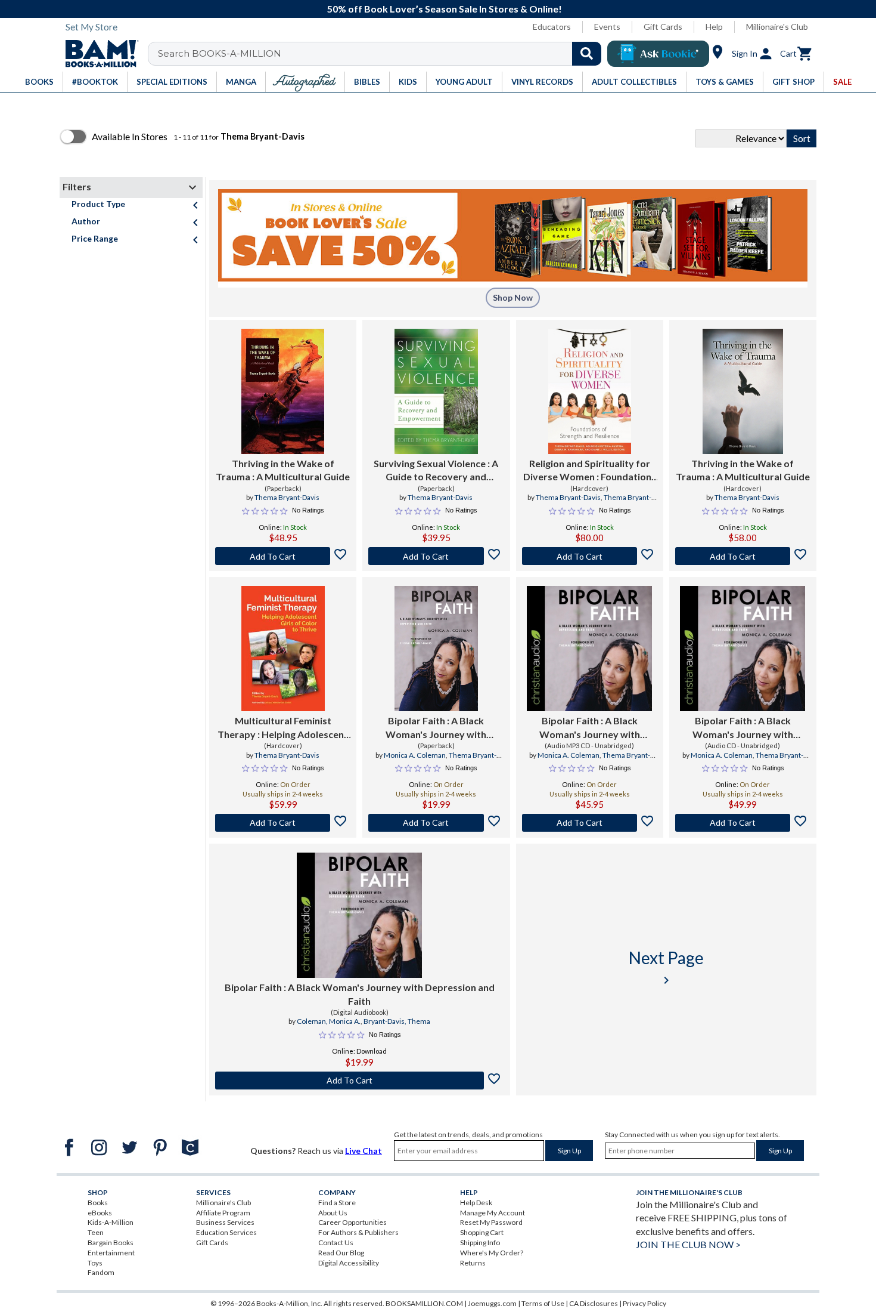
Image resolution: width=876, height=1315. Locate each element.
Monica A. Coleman (415, 755)
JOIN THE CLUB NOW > (688, 1244)
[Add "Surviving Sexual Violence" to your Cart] (436, 556)
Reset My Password (491, 1222)
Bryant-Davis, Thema (397, 1021)
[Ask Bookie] (658, 54)
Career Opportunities (352, 1222)
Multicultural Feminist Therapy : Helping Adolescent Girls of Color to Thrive (283, 728)
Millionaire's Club (777, 26)
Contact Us (335, 1242)
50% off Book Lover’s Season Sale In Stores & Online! (444, 8)
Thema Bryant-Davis (286, 497)
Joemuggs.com (492, 1303)
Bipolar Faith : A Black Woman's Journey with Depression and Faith (436, 728)
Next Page (666, 967)
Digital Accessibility (348, 1262)
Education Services (226, 1232)
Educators (552, 26)
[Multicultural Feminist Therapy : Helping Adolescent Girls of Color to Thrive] (283, 648)
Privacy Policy (644, 1303)
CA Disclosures (593, 1303)
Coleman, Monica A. (329, 1021)
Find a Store (337, 1202)
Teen (96, 1232)
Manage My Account (492, 1212)
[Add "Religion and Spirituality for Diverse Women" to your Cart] (589, 556)
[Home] (98, 53)
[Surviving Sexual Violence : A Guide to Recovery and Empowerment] (436, 391)
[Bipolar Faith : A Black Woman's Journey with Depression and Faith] (436, 648)
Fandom (101, 1272)
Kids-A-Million (110, 1222)
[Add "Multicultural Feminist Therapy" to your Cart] (282, 823)
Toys (95, 1262)
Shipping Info (480, 1242)
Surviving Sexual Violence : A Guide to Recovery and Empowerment (436, 471)
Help (714, 26)
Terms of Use (542, 1303)
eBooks (100, 1212)
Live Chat (363, 1151)
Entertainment (111, 1252)
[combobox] (382, 53)
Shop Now (513, 297)
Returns (473, 1262)
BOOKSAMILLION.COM (424, 1303)
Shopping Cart (482, 1232)
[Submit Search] (586, 54)
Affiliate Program (223, 1212)
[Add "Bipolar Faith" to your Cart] (436, 823)
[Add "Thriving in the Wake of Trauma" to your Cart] (282, 556)
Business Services (225, 1222)
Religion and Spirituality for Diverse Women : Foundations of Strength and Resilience (589, 471)
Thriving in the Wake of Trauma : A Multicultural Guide (283, 470)
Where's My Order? (491, 1252)
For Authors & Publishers (358, 1232)
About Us (332, 1212)
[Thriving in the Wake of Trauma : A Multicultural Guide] (283, 391)
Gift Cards (663, 26)
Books (98, 1202)
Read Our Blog (341, 1252)
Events (607, 26)
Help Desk (476, 1202)
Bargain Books (110, 1242)
